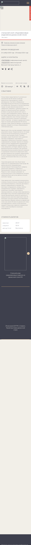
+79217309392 (5, 60)
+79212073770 (5, 62)
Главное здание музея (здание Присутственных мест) (13, 44)
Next (28, 253)
